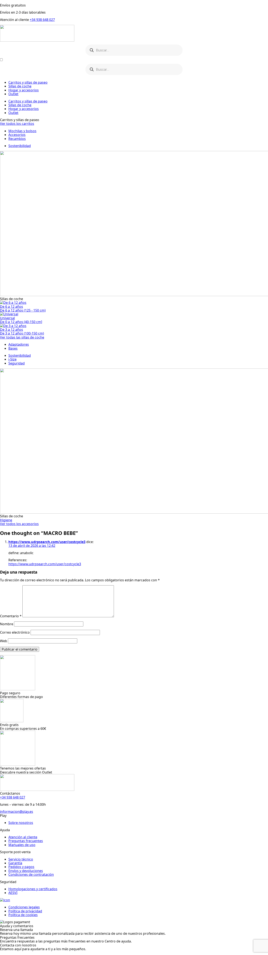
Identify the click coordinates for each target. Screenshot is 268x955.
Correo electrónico (15, 632)
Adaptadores (18, 344)
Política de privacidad (25, 911)
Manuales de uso (21, 844)
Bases (13, 348)
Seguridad (16, 363)
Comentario (11, 616)
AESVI (12, 892)
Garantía (15, 863)
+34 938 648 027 (42, 19)
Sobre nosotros (20, 822)
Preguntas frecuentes (25, 841)
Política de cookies (23, 915)
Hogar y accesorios (23, 90)
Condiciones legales (24, 907)
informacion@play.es (16, 811)
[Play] (134, 33)
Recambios (17, 138)
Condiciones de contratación (31, 874)
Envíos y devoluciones (25, 870)
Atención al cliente (22, 837)
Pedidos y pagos (21, 866)
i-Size (12, 359)
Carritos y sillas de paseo (28, 82)
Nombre (6, 624)
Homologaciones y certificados (32, 889)
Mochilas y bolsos (22, 131)
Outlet (13, 94)
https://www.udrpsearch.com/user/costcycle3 (46, 542)
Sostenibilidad (19, 145)
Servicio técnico (20, 859)
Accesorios (17, 134)
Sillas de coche (19, 86)
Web (3, 641)
